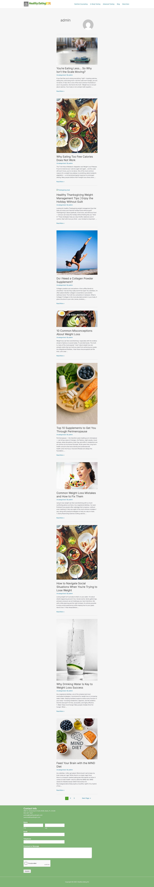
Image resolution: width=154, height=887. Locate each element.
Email (26, 831)
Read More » (60, 91)
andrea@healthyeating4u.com (33, 815)
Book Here (125, 4)
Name (26, 822)
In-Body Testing (95, 4)
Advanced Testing (108, 4)
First (25, 828)
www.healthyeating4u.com (32, 817)
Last (46, 828)
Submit (27, 871)
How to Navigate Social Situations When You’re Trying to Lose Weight (77, 587)
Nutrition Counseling (81, 4)
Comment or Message (32, 846)
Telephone (27, 839)
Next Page (86, 798)
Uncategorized (61, 75)
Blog (118, 4)
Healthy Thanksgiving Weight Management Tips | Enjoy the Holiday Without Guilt (75, 198)
